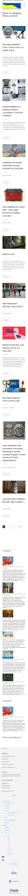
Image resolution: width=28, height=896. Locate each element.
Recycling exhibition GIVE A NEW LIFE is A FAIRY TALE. (13, 47)
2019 (9, 851)
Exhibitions (4, 825)
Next (16, 526)
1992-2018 (10, 854)
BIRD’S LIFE (9, 254)
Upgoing (7, 830)
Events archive (11, 815)
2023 (9, 841)
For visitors (7, 822)
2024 (9, 839)
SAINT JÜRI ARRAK (7, 618)
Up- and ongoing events (13, 812)
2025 (9, 836)
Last (20, 526)
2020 (9, 849)
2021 (9, 846)
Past (6, 832)
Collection (7, 805)
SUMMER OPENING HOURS (9, 638)
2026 (9, 834)
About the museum (6, 801)
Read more (22, 580)
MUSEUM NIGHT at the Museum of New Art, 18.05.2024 (13, 348)
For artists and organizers (10, 820)
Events (6, 810)
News (6, 817)
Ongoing (7, 827)
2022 (9, 844)
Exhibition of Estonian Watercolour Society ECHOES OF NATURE (13, 165)
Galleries (7, 808)
